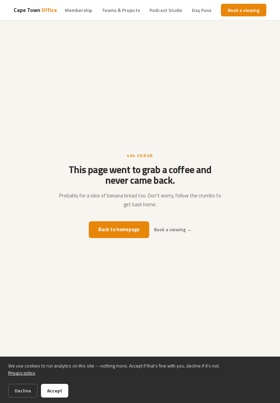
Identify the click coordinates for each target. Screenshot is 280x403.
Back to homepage (119, 229)
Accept (54, 390)
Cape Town (35, 10)
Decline (23, 390)
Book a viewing (244, 10)
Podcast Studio (166, 10)
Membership (78, 10)
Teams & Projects (121, 10)
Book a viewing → (173, 229)
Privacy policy (21, 373)
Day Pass (201, 10)
